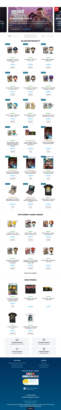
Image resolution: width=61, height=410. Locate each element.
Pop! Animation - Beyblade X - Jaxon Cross (13, 115)
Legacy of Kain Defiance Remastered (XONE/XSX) (12, 172)
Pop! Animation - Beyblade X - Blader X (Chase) (48, 88)
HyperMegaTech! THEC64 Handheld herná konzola (12, 199)
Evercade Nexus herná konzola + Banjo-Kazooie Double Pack (30, 143)
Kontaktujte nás (44, 367)
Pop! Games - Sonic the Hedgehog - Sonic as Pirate (13, 61)
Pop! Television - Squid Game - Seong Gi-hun (30, 233)
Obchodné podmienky (17, 367)
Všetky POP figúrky (30, 273)
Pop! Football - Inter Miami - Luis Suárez (48, 261)
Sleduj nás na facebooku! (31, 401)
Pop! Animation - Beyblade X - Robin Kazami (13, 88)
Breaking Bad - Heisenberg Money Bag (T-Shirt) (30, 327)
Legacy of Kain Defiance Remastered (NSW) (48, 143)
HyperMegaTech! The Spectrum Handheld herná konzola (30, 200)
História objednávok (44, 365)
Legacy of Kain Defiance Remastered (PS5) (30, 172)
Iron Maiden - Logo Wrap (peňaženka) (30, 299)
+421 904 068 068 (31, 395)
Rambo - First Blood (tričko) (13, 327)
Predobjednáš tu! (15, 29)
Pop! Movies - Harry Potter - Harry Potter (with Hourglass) (12, 262)
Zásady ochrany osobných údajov (17, 363)
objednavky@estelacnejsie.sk (31, 397)
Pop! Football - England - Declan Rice (48, 60)
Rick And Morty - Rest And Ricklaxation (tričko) (48, 199)
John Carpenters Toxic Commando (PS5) (48, 172)
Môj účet (44, 363)
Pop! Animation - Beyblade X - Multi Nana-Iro (30, 88)
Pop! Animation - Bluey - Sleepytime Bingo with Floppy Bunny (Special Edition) (12, 144)
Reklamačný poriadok (17, 365)
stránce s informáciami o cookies (33, 406)
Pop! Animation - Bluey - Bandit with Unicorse (48, 115)
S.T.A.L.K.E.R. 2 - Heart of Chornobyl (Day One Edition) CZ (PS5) (13, 300)
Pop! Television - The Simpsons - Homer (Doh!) (12, 233)
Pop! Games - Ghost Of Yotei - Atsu (30, 60)
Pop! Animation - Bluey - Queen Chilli (30, 115)
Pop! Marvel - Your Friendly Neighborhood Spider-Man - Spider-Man (30, 262)
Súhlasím (30, 408)
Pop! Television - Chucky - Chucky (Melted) (48, 233)
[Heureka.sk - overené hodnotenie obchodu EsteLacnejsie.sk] (31, 382)
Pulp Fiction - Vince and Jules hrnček (48, 299)
